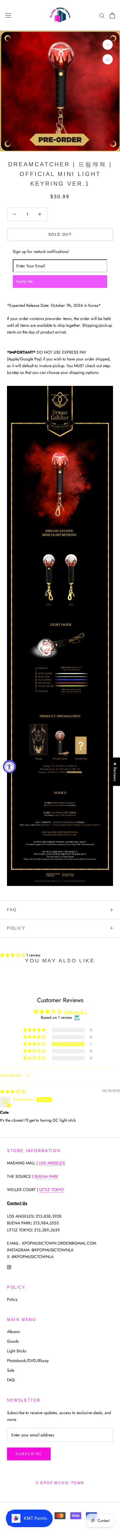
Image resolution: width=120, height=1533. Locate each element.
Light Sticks (16, 1351)
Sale (10, 1370)
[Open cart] (112, 15)
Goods (13, 1341)
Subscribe (28, 1454)
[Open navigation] (8, 15)
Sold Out (60, 234)
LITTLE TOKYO (51, 1189)
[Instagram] (9, 1266)
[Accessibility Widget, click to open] (9, 766)
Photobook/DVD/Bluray (28, 1360)
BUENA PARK (46, 1176)
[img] (12, 1091)
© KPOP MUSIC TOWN (60, 1483)
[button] (13, 955)
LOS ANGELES (52, 1163)
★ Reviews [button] (115, 771)
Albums (13, 1331)
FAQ (12, 910)
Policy (16, 928)
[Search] (102, 15)
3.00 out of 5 (75, 1012)
